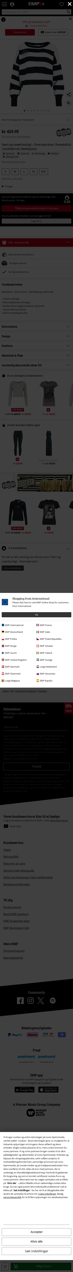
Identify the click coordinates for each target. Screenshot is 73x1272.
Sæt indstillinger (36, 1251)
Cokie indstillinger (47, 1193)
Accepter (37, 1232)
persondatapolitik (12, 1197)
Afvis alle (36, 1241)
